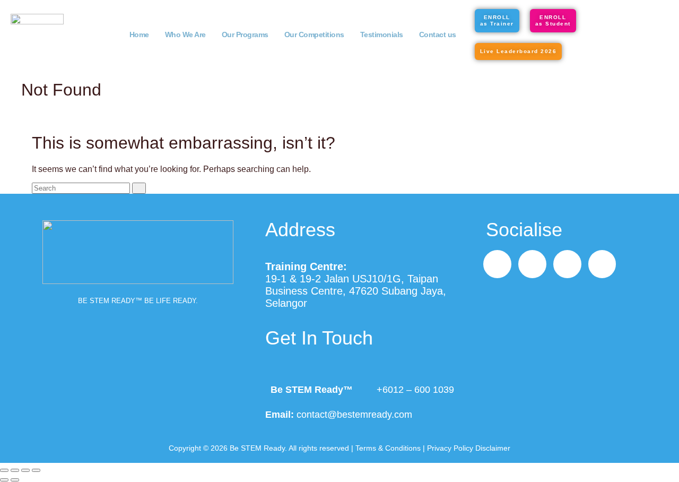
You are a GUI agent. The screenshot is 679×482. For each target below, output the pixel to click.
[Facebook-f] (497, 264)
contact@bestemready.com (354, 414)
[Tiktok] (567, 264)
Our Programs (245, 34)
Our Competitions (314, 34)
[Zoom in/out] (4, 470)
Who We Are (185, 34)
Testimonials (381, 34)
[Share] (25, 470)
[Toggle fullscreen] (15, 470)
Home (139, 34)
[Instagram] (532, 264)
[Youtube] (602, 264)
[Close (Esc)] (36, 470)
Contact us (437, 34)
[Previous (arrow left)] (4, 479)
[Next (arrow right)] (15, 479)
